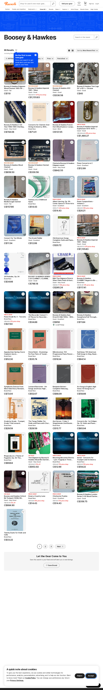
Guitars (7, 9)
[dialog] (51, 676)
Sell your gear (67, 4)
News (57, 9)
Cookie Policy (30, 678)
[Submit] (96, 37)
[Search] (53, 3)
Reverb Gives (84, 9)
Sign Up (91, 3)
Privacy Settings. (17, 680)
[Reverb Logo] (10, 3)
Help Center (94, 9)
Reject (79, 676)
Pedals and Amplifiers (19, 9)
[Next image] (23, 73)
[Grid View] (69, 50)
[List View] (72, 50)
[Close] (35, 55)
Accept (91, 676)
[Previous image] (6, 73)
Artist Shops (74, 9)
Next (59, 546)
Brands (51, 9)
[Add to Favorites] (16, 50)
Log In (97, 3)
